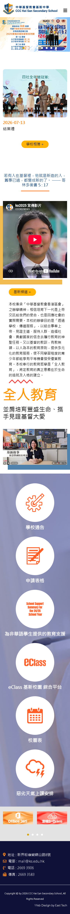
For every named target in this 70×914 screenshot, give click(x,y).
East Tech (61, 905)
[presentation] (3, 97)
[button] (14, 48)
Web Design (43, 905)
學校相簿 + (35, 144)
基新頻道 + (22, 292)
